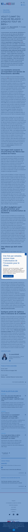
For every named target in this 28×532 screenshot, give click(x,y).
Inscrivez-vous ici (8, 276)
